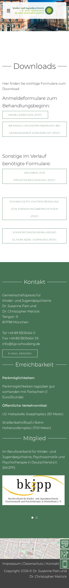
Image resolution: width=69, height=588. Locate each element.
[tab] (32, 518)
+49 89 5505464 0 (21, 333)
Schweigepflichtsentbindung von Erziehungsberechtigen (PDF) (34, 209)
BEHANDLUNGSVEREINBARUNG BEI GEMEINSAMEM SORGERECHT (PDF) (35, 129)
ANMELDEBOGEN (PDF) (25, 114)
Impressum (11, 564)
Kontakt (52, 564)
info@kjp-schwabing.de (21, 344)
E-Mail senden (20, 353)
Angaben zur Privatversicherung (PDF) (34, 176)
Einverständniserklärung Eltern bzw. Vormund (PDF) (34, 236)
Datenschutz (33, 564)
